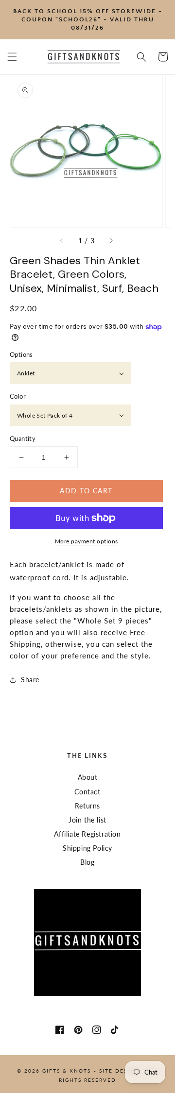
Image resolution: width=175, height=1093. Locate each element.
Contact (87, 792)
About (88, 777)
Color (18, 396)
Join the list (87, 820)
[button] (12, 56)
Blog (87, 862)
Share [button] (30, 679)
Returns (87, 806)
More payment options (86, 541)
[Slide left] (61, 241)
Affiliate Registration (87, 834)
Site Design (119, 1071)
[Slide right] (111, 241)
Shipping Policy (87, 848)
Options (21, 354)
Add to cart (86, 491)
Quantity (22, 438)
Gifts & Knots (66, 1071)
